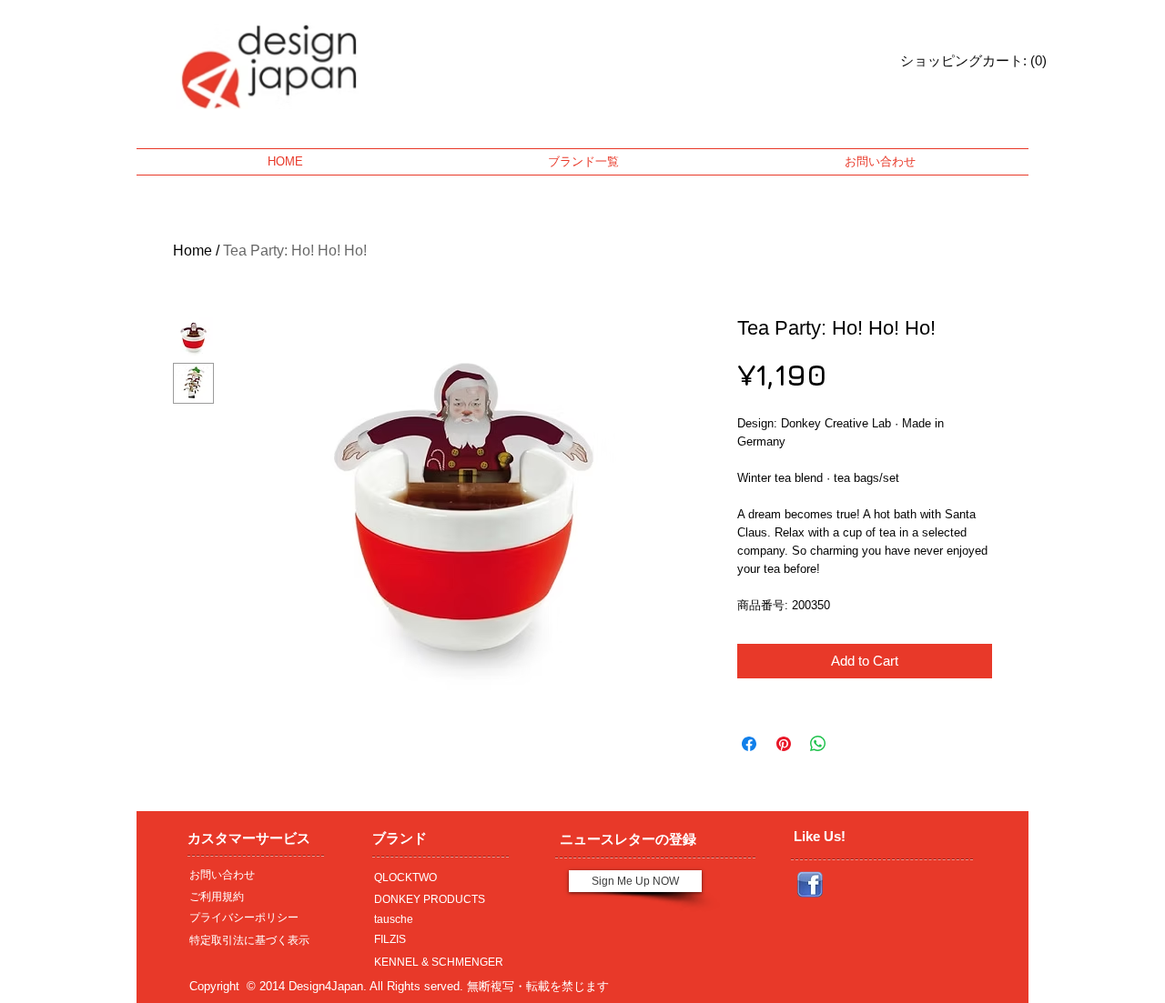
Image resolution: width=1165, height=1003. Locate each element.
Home (192, 250)
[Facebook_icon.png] (810, 884)
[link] (949, 61)
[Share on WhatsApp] (818, 744)
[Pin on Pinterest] (784, 744)
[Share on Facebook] (749, 744)
